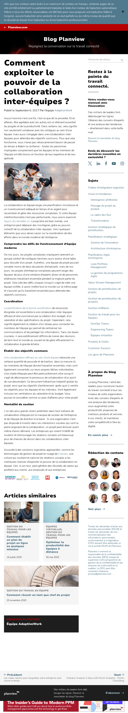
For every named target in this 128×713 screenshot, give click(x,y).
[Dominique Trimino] (116, 479)
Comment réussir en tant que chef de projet (38, 593)
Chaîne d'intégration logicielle (106, 187)
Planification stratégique (102, 236)
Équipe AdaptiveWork (24, 624)
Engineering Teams (102, 329)
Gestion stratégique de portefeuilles (102, 229)
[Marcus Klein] (93, 491)
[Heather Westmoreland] (93, 467)
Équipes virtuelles (101, 335)
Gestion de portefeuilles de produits (104, 300)
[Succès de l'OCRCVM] (22, 478)
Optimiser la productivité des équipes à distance (58, 539)
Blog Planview (64, 39)
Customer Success (99, 348)
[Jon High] (116, 503)
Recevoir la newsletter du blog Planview (104, 140)
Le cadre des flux (101, 215)
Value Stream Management (104, 282)
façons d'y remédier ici (17, 221)
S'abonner (115, 693)
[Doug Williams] (105, 503)
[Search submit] (122, 60)
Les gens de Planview (101, 354)
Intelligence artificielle (104, 200)
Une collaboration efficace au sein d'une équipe (31, 357)
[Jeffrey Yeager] (105, 491)
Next (95, 677)
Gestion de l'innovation (104, 242)
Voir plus (94, 509)
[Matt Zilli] (116, 491)
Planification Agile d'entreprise (99, 256)
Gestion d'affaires (98, 308)
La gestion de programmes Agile (107, 275)
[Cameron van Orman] (105, 467)
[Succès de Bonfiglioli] (72, 478)
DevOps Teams (100, 323)
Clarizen (63, 454)
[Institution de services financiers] (35, 478)
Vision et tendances (100, 194)
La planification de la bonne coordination (27, 308)
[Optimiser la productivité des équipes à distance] (61, 512)
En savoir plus (100, 435)
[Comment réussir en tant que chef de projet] (41, 576)
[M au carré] (47, 478)
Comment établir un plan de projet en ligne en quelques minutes (19, 538)
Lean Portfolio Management (99, 266)
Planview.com (18, 27)
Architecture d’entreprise (106, 248)
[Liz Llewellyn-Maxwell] (105, 479)
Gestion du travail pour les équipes (104, 316)
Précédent (32, 677)
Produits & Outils (98, 341)
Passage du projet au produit (103, 207)
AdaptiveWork (63, 110)
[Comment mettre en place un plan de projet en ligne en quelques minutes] (21, 512)
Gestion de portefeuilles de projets (104, 290)
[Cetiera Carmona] (93, 503)
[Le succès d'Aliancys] (60, 478)
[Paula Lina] (93, 479)
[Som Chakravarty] (116, 467)
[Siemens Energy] (10, 478)
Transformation (100, 220)
